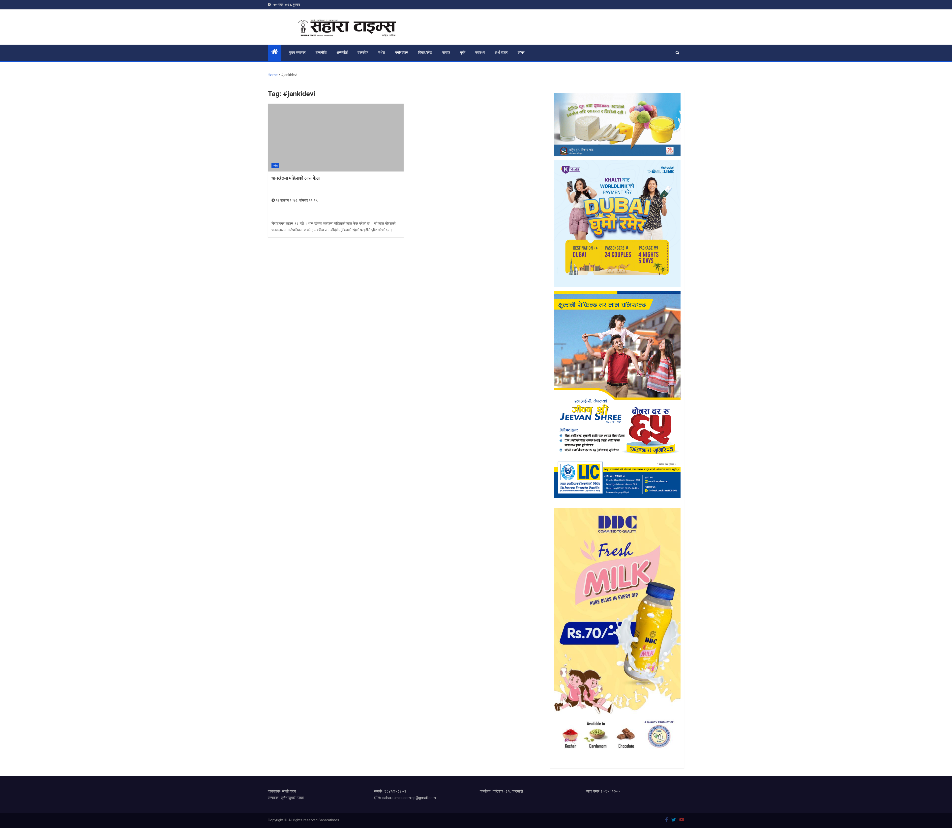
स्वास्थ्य (480, 52)
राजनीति (321, 52)
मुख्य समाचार (297, 52)
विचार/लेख (425, 52)
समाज (446, 52)
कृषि (462, 52)
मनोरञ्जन (401, 52)
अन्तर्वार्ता (342, 52)
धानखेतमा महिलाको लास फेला (295, 178)
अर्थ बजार (501, 52)
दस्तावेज (362, 52)
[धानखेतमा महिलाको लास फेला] (336, 137)
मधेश (381, 52)
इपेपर (521, 52)
